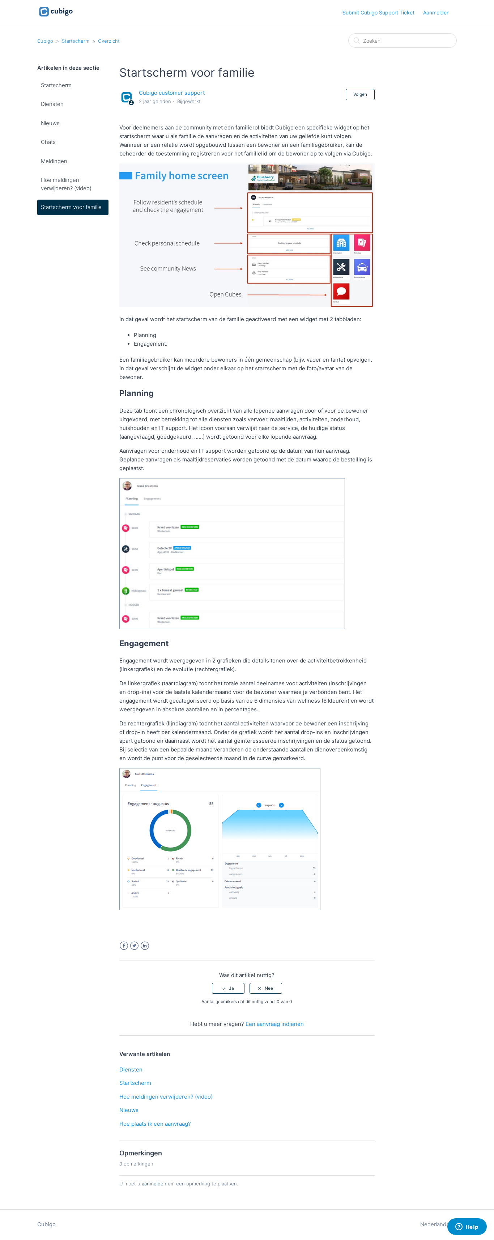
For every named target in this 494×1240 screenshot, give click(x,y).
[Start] (55, 16)
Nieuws (50, 123)
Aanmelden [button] (436, 12)
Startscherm (75, 41)
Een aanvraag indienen (275, 1023)
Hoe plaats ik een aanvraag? (155, 1123)
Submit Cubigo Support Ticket (378, 12)
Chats (48, 142)
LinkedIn (144, 945)
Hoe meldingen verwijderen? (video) (66, 184)
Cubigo (45, 41)
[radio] (228, 988)
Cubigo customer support (172, 92)
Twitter (134, 945)
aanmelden (154, 1183)
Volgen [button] (360, 94)
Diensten (52, 104)
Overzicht (109, 41)
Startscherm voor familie (71, 207)
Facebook (123, 945)
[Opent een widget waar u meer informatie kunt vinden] (467, 1227)
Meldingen (54, 161)
